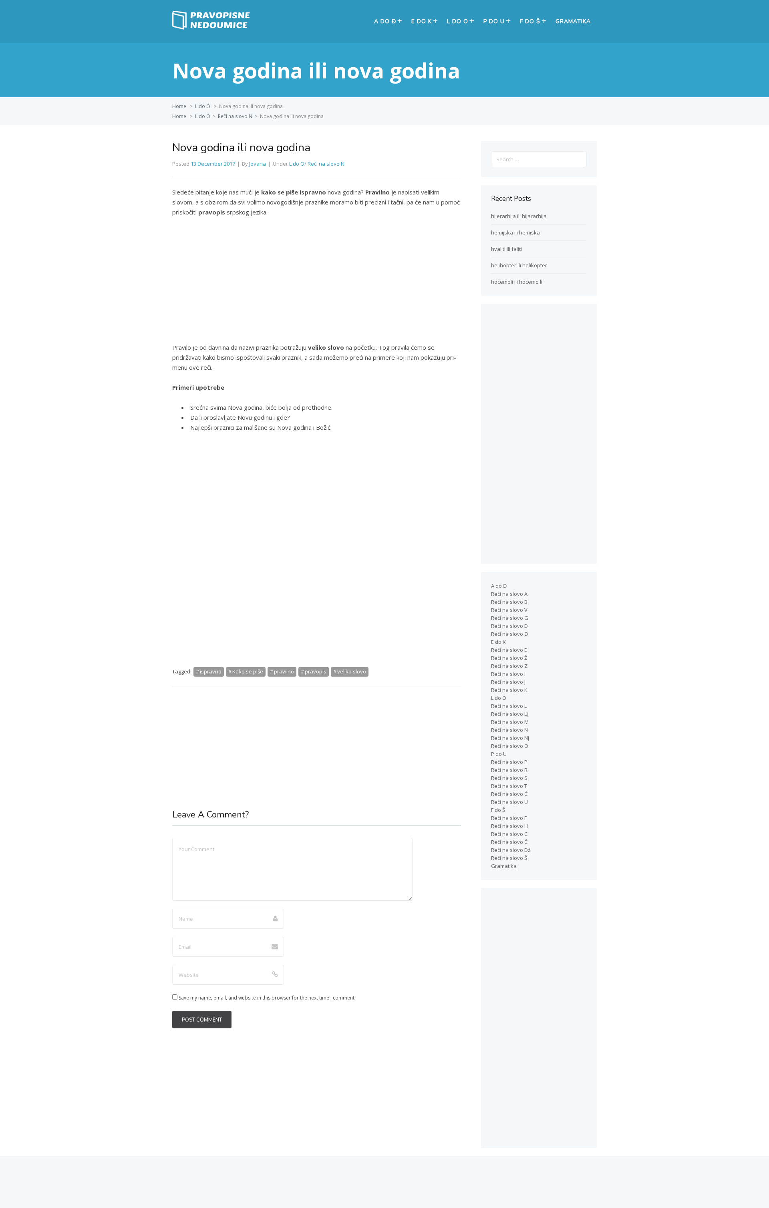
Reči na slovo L (509, 705)
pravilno (284, 671)
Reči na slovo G (509, 617)
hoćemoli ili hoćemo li (516, 281)
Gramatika (573, 21)
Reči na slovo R (509, 769)
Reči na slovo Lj (509, 713)
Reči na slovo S (509, 777)
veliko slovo (351, 671)
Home (179, 106)
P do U (494, 21)
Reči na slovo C (509, 833)
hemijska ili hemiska (515, 232)
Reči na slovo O (509, 745)
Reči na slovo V (509, 609)
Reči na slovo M (510, 721)
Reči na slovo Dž (510, 849)
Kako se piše (247, 671)
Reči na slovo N (235, 116)
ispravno (210, 671)
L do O (457, 21)
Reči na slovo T (509, 785)
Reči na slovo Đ (509, 633)
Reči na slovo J (508, 681)
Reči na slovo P (509, 761)
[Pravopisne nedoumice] (212, 28)
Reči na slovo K (509, 689)
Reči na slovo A (509, 593)
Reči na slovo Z (509, 665)
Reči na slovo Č (509, 841)
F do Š (530, 21)
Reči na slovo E (509, 649)
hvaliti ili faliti (506, 248)
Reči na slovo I (508, 673)
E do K (421, 21)
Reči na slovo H (509, 825)
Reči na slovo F (509, 817)
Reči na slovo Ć (509, 793)
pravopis (315, 671)
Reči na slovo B (509, 601)
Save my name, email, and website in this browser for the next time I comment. (267, 997)
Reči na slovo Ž (509, 657)
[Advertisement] (316, 283)
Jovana (257, 163)
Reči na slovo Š (509, 857)
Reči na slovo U (509, 801)
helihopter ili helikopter (519, 265)
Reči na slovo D (509, 625)
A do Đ (385, 21)
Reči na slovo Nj (510, 737)
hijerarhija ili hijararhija (519, 216)
